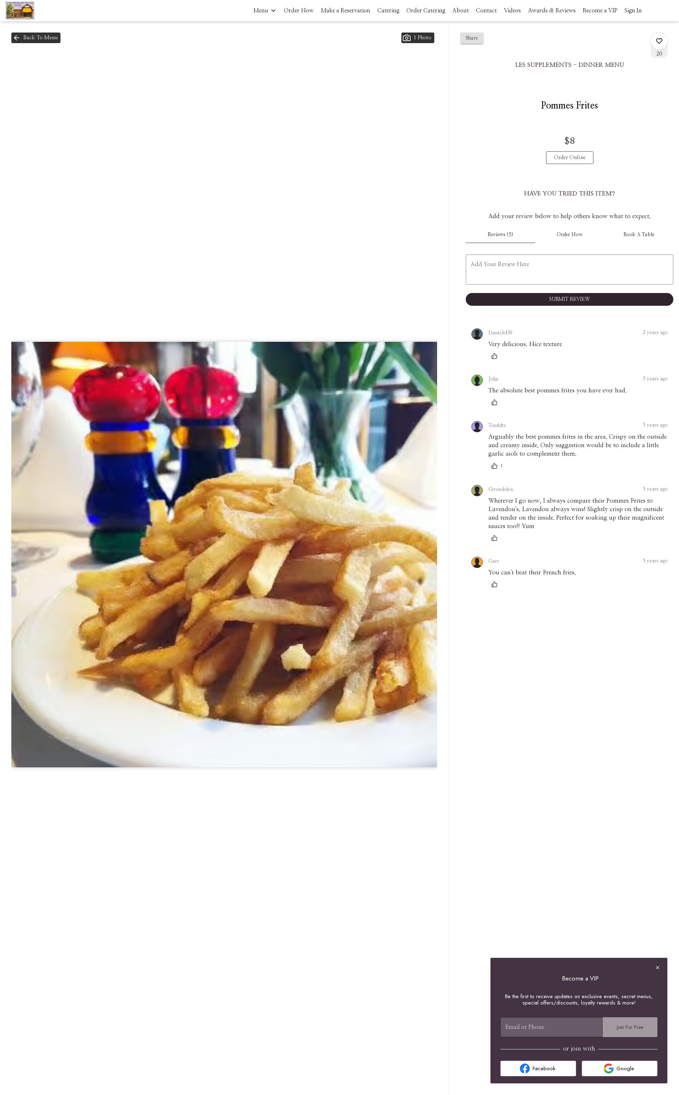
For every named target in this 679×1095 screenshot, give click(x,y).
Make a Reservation (345, 10)
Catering (388, 10)
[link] (569, 157)
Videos (512, 10)
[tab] (500, 234)
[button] (265, 11)
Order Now (299, 10)
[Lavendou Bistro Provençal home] (37, 10)
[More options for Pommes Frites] (659, 41)
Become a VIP (600, 10)
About (460, 10)
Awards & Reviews (552, 10)
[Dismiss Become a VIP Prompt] (658, 967)
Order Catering (425, 10)
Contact (486, 10)
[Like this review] (496, 356)
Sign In (633, 10)
